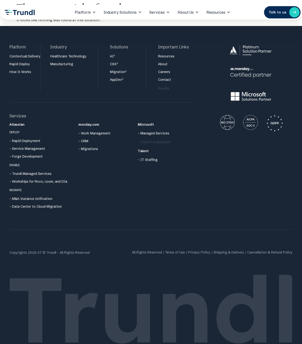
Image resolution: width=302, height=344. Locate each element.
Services (157, 12)
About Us (185, 12)
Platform (83, 12)
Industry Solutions (120, 12)
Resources (215, 12)
